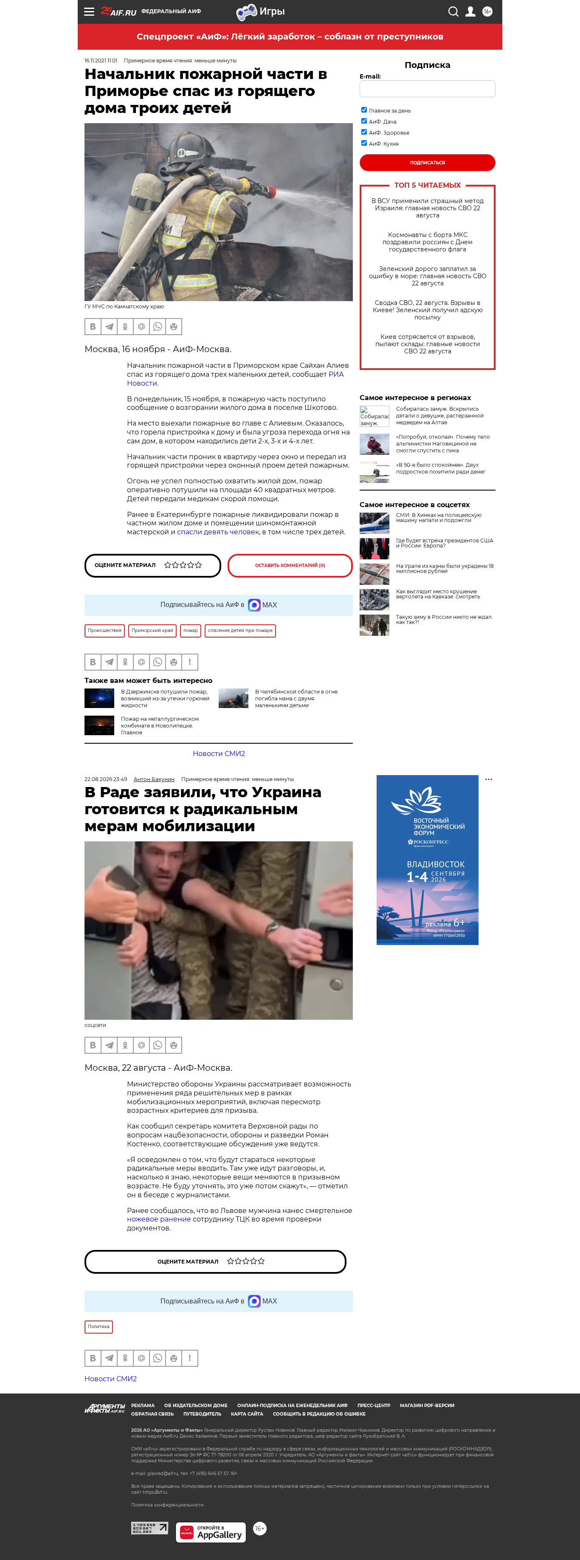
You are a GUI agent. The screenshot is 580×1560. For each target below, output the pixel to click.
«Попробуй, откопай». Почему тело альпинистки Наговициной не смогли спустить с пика (443, 444)
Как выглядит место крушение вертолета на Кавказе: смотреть (438, 594)
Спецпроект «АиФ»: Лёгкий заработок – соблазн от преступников (290, 36)
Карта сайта (247, 1414)
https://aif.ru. (155, 1492)
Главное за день (390, 110)
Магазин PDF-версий (427, 1405)
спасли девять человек (218, 532)
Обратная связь (152, 1414)
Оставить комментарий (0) (290, 565)
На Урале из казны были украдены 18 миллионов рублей (445, 569)
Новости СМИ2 (219, 754)
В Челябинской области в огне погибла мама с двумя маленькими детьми (296, 698)
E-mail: (370, 76)
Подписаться (427, 163)
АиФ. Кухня (384, 144)
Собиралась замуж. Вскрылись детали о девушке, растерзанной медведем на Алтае (440, 416)
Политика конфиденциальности (167, 1505)
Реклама (143, 1405)
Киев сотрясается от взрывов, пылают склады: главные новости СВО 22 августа (427, 344)
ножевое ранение (159, 1219)
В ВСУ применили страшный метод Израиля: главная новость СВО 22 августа (428, 208)
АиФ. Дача (383, 121)
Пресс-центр (374, 1405)
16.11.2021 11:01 (100, 60)
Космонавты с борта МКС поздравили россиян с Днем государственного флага (428, 242)
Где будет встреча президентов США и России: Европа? (444, 543)
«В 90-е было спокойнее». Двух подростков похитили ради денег (441, 468)
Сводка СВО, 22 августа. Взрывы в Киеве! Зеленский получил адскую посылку (428, 310)
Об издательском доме (196, 1405)
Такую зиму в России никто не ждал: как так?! (444, 620)
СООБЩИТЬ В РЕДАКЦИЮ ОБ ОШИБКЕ (319, 1414)
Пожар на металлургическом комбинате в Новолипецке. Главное (160, 726)
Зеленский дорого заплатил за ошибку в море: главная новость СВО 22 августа (428, 276)
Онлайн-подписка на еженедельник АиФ (292, 1405)
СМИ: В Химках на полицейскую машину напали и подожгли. (438, 518)
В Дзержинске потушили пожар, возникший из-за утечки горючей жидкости (165, 698)
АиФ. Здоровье (389, 133)
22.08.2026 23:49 (105, 779)
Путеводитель (202, 1414)
